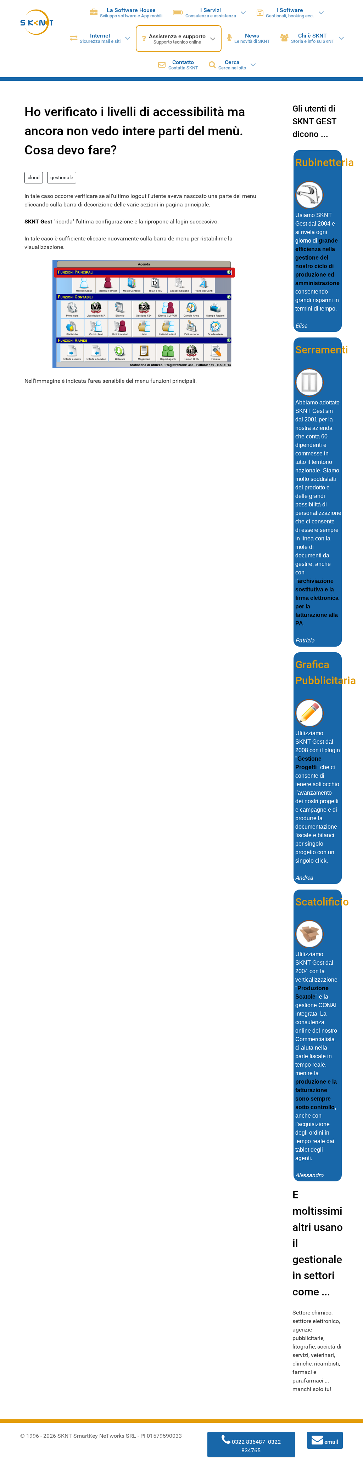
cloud (34, 177)
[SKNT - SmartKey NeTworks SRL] (37, 22)
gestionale (61, 177)
